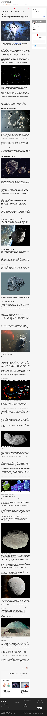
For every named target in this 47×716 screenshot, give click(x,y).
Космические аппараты (12, 675)
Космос (20, 673)
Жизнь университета (24, 4)
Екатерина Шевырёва (21, 667)
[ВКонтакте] (29, 8)
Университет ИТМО (41, 37)
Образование (8, 4)
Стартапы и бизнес (15, 4)
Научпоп (17, 673)
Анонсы (34, 9)
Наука (3, 4)
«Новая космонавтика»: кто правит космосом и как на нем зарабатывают (15, 690)
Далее (43, 16)
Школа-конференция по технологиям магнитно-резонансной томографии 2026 (38, 12)
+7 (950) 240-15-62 (26, 704)
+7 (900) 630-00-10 (26, 701)
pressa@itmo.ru (26, 707)
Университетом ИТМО (13, 711)
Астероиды (23, 675)
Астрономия (25, 673)
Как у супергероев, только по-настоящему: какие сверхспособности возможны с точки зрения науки (24, 690)
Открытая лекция (11, 673)
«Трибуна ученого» (18, 43)
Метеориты (18, 675)
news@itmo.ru (37, 30)
